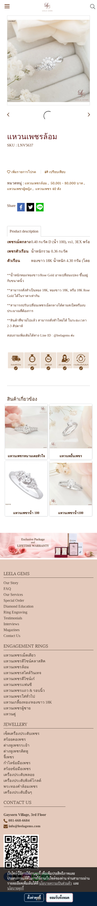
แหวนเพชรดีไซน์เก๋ (19, 679)
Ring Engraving (15, 612)
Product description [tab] (24, 231)
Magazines (12, 630)
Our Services (13, 595)
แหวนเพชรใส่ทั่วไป (19, 696)
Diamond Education (18, 606)
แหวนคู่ (10, 714)
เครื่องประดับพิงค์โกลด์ (22, 781)
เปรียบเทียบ (56, 171)
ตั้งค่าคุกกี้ (34, 897)
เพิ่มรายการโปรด (23, 171)
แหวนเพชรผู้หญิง (19, 188)
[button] (91, 6)
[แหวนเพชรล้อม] (48, 61)
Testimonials (13, 618)
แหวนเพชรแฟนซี (18, 685)
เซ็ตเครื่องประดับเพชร (22, 734)
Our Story (11, 583)
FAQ (7, 589)
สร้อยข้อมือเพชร (17, 769)
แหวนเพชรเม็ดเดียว (20, 655)
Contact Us (12, 636)
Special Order (14, 600)
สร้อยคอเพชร (15, 739)
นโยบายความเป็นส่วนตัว (55, 883)
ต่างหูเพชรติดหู (16, 751)
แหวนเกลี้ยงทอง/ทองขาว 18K (28, 702)
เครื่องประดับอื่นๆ (18, 792)
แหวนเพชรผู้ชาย (17, 708)
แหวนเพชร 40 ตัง (48, 188)
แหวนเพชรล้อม (36, 182)
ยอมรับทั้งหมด (59, 897)
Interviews (11, 624)
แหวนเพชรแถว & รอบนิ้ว (24, 690)
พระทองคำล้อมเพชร (21, 786)
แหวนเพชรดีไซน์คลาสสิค (24, 661)
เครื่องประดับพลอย (19, 775)
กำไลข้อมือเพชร (17, 763)
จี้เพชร (9, 757)
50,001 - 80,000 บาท (67, 182)
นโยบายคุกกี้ (15, 888)
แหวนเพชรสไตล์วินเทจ (22, 673)
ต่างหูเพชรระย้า (16, 745)
